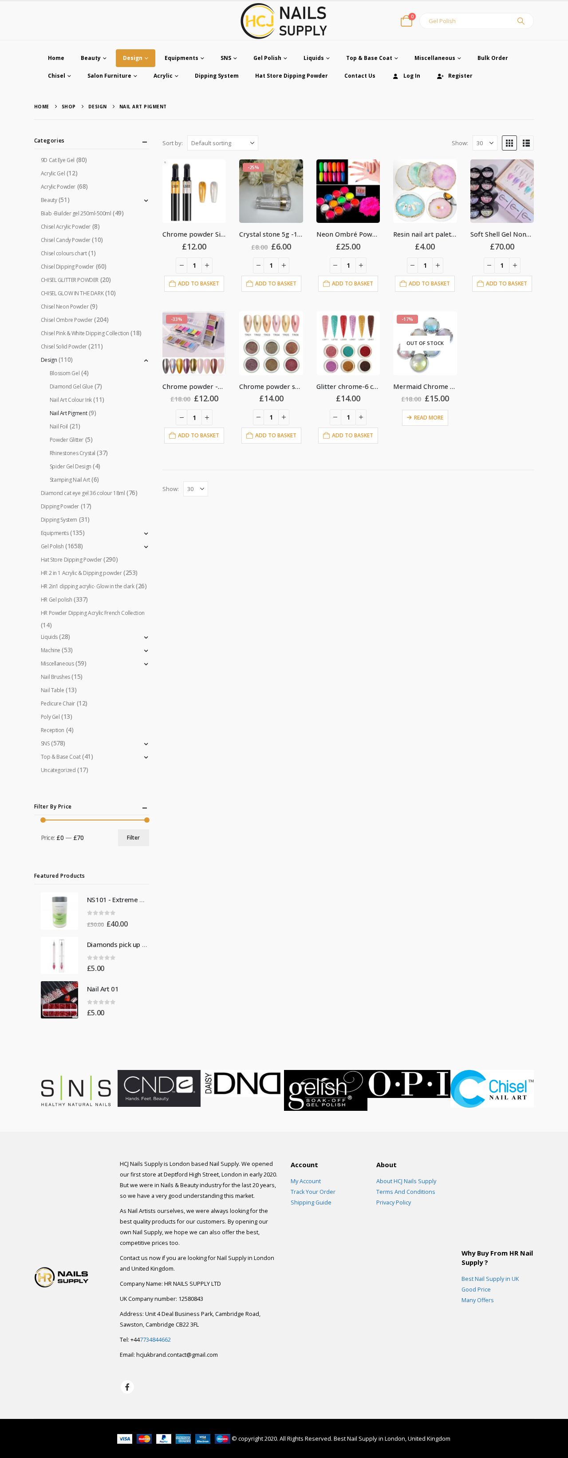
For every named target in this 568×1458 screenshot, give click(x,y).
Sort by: (172, 143)
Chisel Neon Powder (64, 306)
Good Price (476, 1289)
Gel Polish (267, 58)
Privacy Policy (393, 1202)
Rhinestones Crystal (72, 453)
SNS (226, 58)
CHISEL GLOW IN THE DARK (72, 293)
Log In (411, 75)
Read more (428, 417)
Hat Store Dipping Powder (291, 75)
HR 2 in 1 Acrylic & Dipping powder (81, 573)
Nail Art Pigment (68, 413)
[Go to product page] (194, 191)
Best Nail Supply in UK (490, 1279)
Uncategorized (58, 770)
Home (56, 58)
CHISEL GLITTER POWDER (70, 280)
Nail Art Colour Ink (71, 400)
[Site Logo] (284, 20)
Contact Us (359, 75)
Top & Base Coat (369, 58)
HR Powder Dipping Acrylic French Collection (93, 613)
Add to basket (198, 283)
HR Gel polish (56, 599)
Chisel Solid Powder (64, 346)
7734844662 (155, 1339)
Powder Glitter (66, 440)
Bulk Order (492, 58)
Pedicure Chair (58, 703)
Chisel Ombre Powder (67, 320)
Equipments (181, 58)
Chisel (56, 75)
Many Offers (478, 1300)
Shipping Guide (311, 1202)
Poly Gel (50, 717)
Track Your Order (313, 1192)
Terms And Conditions (405, 1192)
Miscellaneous (434, 58)
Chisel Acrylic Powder (66, 226)
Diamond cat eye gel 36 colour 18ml (83, 493)
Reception (52, 730)
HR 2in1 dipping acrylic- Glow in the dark (87, 586)
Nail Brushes (55, 677)
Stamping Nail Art (70, 479)
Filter (133, 837)
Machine (50, 650)
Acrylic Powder (58, 186)
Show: (460, 143)
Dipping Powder (60, 506)
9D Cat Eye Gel (58, 160)
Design (132, 58)
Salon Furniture (109, 75)
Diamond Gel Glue (71, 386)
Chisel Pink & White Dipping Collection (85, 333)
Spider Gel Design (70, 466)
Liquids (314, 58)
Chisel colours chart (64, 253)
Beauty (91, 58)
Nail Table (52, 690)
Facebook (127, 1387)
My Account (306, 1181)
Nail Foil (59, 426)
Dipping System (217, 75)
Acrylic (163, 75)
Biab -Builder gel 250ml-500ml (76, 213)
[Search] (521, 20)
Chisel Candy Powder (66, 240)
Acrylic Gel (53, 173)
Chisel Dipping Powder (67, 266)
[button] (509, 143)
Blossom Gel (64, 373)
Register (460, 75)
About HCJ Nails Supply (406, 1181)
